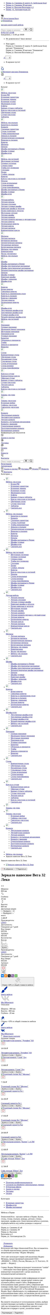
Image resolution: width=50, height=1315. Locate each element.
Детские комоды (17, 617)
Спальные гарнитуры (20, 520)
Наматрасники (17, 649)
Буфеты (14, 495)
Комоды (14, 533)
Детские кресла (17, 622)
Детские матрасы (18, 624)
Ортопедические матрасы (21, 640)
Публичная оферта (13, 1187)
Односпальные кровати (20, 841)
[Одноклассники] (5, 975)
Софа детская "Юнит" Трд (12, 1171)
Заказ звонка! (19, 39)
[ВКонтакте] (2, 975)
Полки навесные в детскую (22, 606)
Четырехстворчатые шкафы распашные (27, 670)
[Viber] (12, 975)
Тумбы (13, 749)
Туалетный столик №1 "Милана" (14, 1120)
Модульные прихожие (20, 738)
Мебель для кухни (13, 482)
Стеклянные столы (18, 770)
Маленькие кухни (18, 493)
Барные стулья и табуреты (21, 497)
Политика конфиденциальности (19, 1182)
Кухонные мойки (18, 816)
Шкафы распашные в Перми (22, 540)
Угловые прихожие (18, 742)
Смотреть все (16, 508)
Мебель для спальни (14, 514)
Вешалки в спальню (19, 531)
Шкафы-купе (16, 544)
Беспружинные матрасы (21, 645)
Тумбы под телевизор (20, 561)
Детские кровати (18, 613)
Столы (8, 761)
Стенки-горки (16, 559)
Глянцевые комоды (18, 694)
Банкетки (14, 745)
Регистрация (9, 18)
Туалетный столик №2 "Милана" (14, 1086)
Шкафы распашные (14, 1207)
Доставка (9, 1191)
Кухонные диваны (18, 488)
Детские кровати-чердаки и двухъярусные (28, 615)
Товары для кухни (13, 814)
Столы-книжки (17, 579)
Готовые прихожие (18, 734)
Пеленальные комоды (20, 619)
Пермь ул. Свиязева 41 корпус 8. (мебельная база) (26, 3)
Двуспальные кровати (20, 830)
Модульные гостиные (20, 555)
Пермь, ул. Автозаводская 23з (18, 9)
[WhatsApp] (16, 975)
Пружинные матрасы (19, 643)
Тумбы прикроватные (20, 525)
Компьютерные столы (20, 763)
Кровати (14, 518)
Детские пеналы (17, 597)
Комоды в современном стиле (23, 696)
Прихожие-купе (17, 740)
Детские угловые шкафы (21, 602)
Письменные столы (19, 768)
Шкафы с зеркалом (18, 679)
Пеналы (14, 538)
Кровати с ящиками (19, 839)
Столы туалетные (18, 523)
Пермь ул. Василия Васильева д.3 (19, 7)
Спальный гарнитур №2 (11, 1137)
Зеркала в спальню (18, 527)
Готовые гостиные (18, 557)
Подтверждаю (7, 1313)
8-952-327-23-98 (7, 32)
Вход (17, 18)
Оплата (9, 1193)
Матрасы (14, 536)
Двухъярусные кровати (20, 833)
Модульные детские (19, 608)
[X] (9, 975)
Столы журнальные (19, 576)
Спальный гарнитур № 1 (11, 1103)
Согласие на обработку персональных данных (25, 1185)
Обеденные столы (18, 501)
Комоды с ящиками (19, 700)
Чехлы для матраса (18, 651)
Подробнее (19, 1313)
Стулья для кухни (18, 504)
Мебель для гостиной (15, 552)
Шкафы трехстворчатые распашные (25, 668)
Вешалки (14, 753)
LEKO (3, 922)
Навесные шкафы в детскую (22, 604)
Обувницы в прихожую (20, 747)
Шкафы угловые (17, 542)
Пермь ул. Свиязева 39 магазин (19, 5)
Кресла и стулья (12, 785)
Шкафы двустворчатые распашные (25, 666)
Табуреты (15, 506)
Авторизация (6, 466)
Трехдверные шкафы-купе (21, 717)
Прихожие (10, 731)
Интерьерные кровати (20, 846)
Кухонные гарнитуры (20, 486)
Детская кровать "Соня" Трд (12, 1069)
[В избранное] (3, 968)
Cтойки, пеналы (17, 568)
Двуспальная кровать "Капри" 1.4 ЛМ (16, 1154)
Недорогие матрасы (19, 638)
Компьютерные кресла (20, 626)
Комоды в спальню (18, 698)
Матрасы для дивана (19, 647)
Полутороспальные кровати (22, 843)
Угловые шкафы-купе (20, 719)
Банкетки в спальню (19, 516)
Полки (13, 565)
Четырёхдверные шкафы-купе (23, 721)
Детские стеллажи (18, 600)
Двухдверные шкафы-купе (22, 715)
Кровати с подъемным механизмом (25, 837)
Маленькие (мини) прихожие (23, 736)
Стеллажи (15, 563)
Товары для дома (13, 808)
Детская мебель (12, 595)
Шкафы (9, 662)
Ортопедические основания (22, 529)
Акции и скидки (13, 1189)
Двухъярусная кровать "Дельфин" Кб (16, 1053)
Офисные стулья (17, 789)
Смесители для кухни (20, 820)
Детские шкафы (17, 611)
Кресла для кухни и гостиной (23, 499)
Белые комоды (17, 691)
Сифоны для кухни (19, 818)
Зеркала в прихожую (19, 751)
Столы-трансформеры (20, 581)
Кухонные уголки (18, 490)
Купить (4, 947)
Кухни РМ (15, 484)
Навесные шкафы (18, 677)
